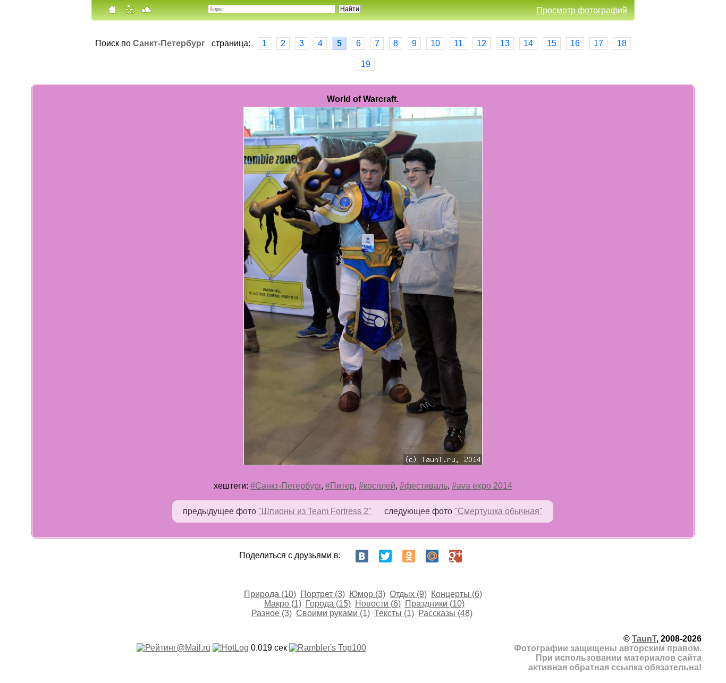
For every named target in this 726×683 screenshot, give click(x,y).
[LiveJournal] (478, 556)
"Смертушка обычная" (498, 511)
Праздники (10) (435, 603)
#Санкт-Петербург (285, 485)
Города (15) (328, 603)
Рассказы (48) (445, 613)
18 (622, 43)
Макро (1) (282, 603)
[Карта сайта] (129, 11)
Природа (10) (270, 594)
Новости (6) (378, 603)
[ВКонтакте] (362, 556)
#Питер (339, 485)
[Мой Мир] (432, 556)
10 (435, 43)
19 (365, 64)
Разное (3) (271, 613)
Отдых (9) (408, 594)
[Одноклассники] (408, 556)
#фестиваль (424, 485)
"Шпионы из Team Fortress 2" (315, 511)
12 (481, 43)
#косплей (377, 485)
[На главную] (112, 11)
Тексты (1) (394, 613)
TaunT (644, 638)
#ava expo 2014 (482, 485)
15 (551, 43)
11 (458, 43)
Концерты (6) (456, 594)
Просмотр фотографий (581, 10)
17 (598, 43)
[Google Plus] (455, 556)
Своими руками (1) (333, 613)
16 (575, 43)
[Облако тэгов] (146, 11)
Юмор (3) (367, 594)
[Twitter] (385, 556)
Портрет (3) (322, 594)
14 (528, 43)
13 (505, 43)
